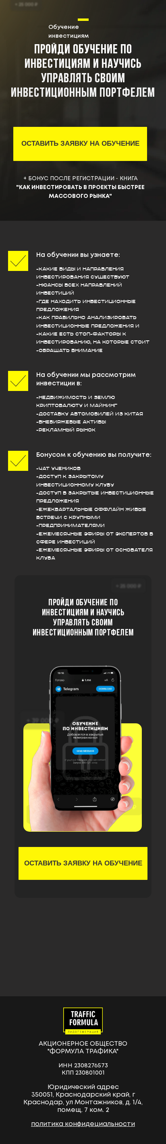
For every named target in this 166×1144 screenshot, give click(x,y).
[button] (80, 144)
